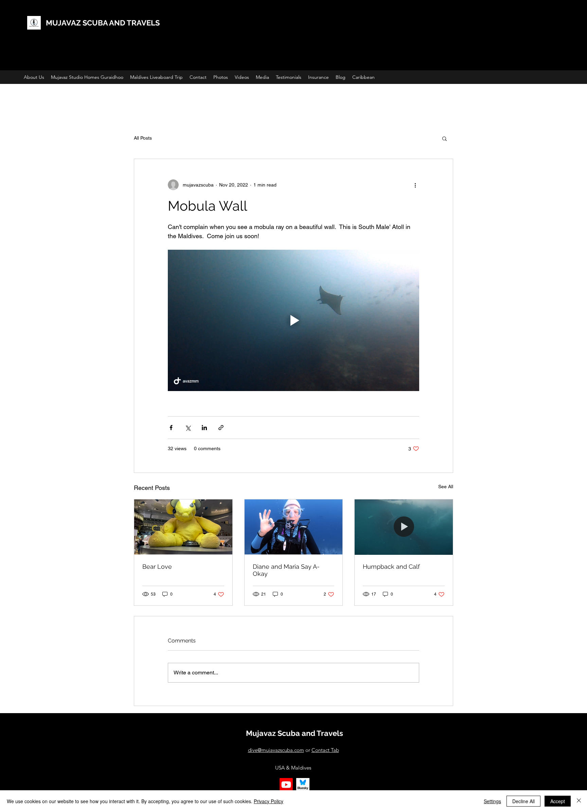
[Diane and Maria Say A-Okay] (294, 526)
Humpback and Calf (391, 566)
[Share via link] (221, 427)
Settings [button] (492, 801)
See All (445, 486)
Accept (557, 801)
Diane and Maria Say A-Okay (286, 570)
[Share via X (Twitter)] (187, 427)
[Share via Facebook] (171, 427)
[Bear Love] (183, 526)
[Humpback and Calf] (404, 526)
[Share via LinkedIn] (204, 427)
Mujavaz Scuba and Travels (294, 733)
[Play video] (293, 320)
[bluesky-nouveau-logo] (302, 784)
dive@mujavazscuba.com (276, 750)
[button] (444, 138)
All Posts (143, 138)
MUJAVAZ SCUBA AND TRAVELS (103, 22)
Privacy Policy (268, 801)
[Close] (579, 801)
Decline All (523, 801)
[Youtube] (286, 784)
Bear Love (157, 566)
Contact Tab (325, 750)
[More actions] (415, 185)
